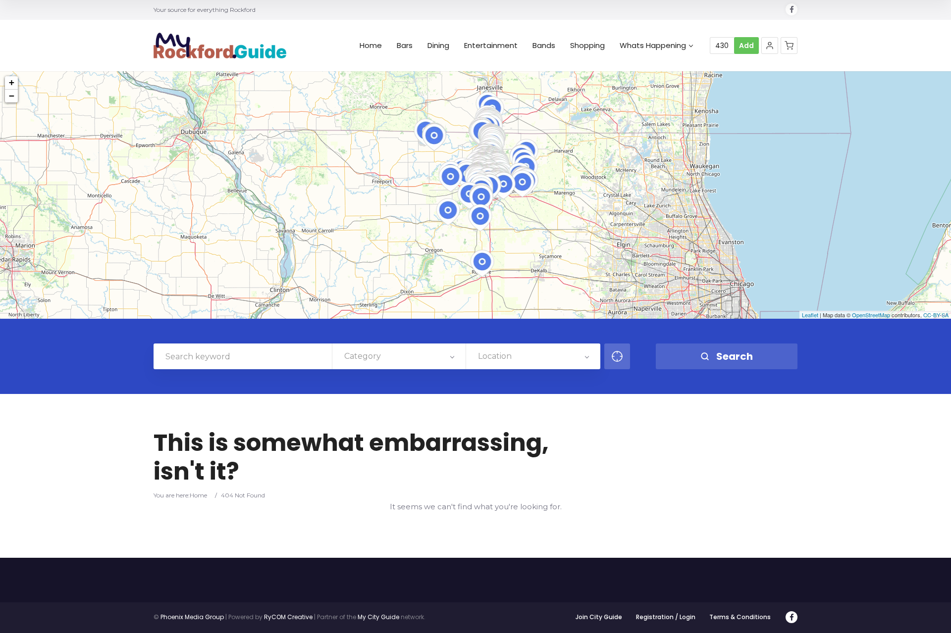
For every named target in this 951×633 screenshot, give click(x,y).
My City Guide (378, 617)
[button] (769, 45)
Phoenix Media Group (192, 617)
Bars (405, 45)
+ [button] (11, 82)
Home (371, 45)
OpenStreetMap (871, 315)
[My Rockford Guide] (220, 45)
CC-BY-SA (936, 315)
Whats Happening (653, 45)
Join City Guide (599, 617)
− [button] (11, 96)
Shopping (587, 45)
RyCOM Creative (288, 617)
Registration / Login (665, 617)
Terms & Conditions (740, 617)
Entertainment (491, 45)
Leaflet (810, 315)
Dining (438, 45)
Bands (543, 45)
